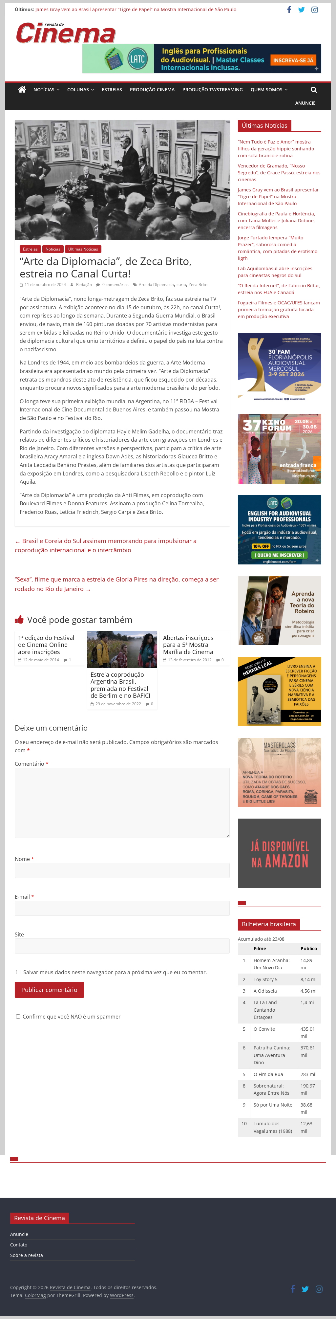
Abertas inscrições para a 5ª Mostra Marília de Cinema (188, 645)
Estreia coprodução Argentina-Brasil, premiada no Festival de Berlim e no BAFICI (120, 685)
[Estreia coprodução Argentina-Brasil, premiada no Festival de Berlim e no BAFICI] (122, 635)
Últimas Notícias (83, 249)
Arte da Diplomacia (156, 284)
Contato (18, 1245)
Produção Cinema (152, 89)
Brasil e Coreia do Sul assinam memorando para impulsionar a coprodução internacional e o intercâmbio (106, 545)
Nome (24, 859)
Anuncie (305, 103)
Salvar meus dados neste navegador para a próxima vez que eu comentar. (115, 972)
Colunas (78, 89)
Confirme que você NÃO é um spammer (71, 1016)
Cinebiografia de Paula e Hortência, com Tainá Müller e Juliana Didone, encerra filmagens (276, 220)
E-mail (24, 896)
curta (181, 284)
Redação (84, 284)
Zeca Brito (198, 284)
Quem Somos (267, 89)
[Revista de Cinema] (22, 90)
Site (19, 934)
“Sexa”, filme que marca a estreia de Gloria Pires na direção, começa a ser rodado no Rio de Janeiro (117, 584)
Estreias (112, 89)
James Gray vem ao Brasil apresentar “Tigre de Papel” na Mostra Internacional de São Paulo (135, 9)
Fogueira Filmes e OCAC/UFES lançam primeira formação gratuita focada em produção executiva (279, 309)
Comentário (32, 763)
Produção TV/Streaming (212, 89)
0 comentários (115, 284)
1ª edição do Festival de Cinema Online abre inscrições (46, 645)
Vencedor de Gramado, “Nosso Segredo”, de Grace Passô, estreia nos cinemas (279, 173)
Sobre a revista (26, 1255)
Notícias (43, 89)
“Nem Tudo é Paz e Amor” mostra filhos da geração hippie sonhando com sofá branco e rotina (276, 149)
